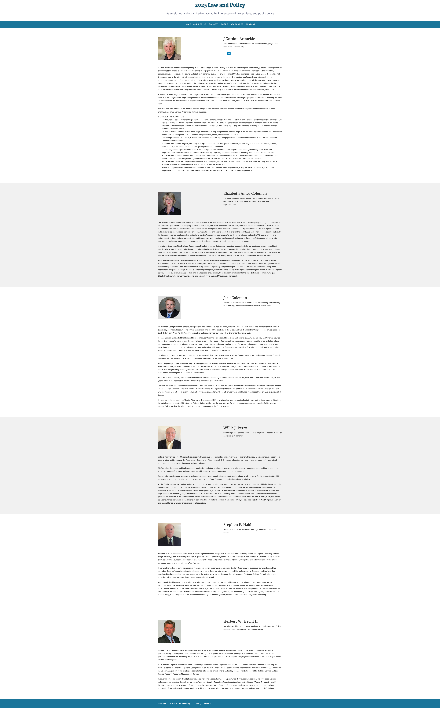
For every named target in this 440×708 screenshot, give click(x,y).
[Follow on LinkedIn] (229, 53)
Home (188, 24)
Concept (214, 24)
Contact (250, 24)
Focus (224, 24)
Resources (237, 24)
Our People (199, 24)
